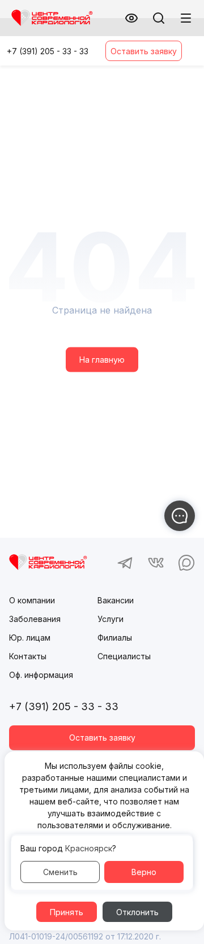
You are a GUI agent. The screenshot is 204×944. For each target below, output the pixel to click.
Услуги (110, 619)
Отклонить (137, 912)
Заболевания (35, 619)
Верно (143, 872)
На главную (102, 359)
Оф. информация (41, 675)
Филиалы (114, 637)
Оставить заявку (143, 51)
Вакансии (115, 600)
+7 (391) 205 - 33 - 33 (47, 51)
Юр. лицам (29, 637)
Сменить (60, 872)
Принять (66, 912)
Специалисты (124, 656)
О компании (32, 600)
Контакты (27, 656)
